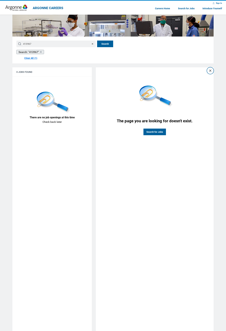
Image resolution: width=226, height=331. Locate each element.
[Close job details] (210, 70)
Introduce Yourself (212, 8)
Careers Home (162, 8)
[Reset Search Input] (92, 44)
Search (105, 44)
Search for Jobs (186, 8)
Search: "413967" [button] (29, 52)
